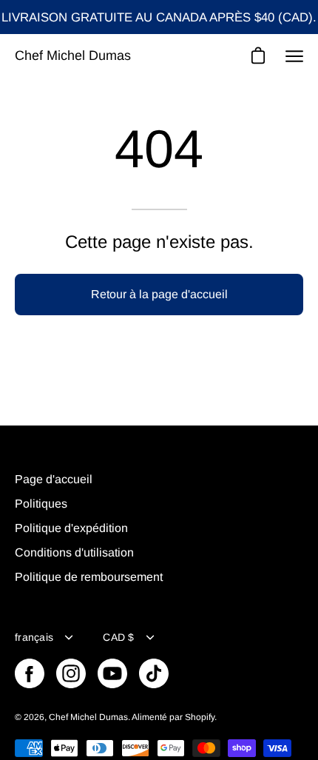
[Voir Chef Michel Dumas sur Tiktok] (154, 673)
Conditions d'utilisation (74, 552)
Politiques (41, 503)
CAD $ (118, 637)
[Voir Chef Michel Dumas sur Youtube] (112, 673)
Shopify (199, 717)
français (34, 637)
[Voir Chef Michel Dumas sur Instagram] (71, 673)
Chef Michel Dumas (73, 55)
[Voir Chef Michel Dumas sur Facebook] (29, 673)
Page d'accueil (53, 479)
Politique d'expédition (71, 528)
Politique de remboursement (89, 577)
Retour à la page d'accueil (159, 294)
